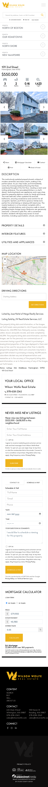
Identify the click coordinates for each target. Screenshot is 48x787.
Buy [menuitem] (8, 695)
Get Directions (37, 304)
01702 (42, 368)
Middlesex (23, 368)
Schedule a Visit (33, 482)
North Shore (9, 45)
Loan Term (9, 597)
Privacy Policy (30, 455)
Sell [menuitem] (8, 698)
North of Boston (12, 27)
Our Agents (19, 397)
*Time (7, 519)
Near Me (27, 19)
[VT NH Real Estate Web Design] (24, 776)
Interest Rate (10, 626)
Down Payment (11, 618)
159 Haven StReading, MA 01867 (37, 711)
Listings (9, 368)
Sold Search (35, 19)
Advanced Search (16, 19)
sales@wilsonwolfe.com (17, 717)
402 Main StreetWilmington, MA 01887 (16, 711)
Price (7, 610)
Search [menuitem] (10, 692)
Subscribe (14, 463)
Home (2, 368)
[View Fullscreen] (5, 267)
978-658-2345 (14, 391)
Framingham (33, 368)
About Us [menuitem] (11, 700)
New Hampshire (11, 54)
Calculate (14, 637)
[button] (42, 15)
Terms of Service (23, 578)
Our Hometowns (12, 36)
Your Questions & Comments (17, 528)
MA (15, 368)
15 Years (22, 603)
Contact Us (9, 397)
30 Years (11, 603)
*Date (7, 510)
